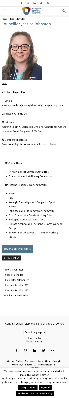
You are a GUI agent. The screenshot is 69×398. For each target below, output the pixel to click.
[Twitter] (41, 3)
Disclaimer (29, 361)
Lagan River (20, 92)
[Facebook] (21, 3)
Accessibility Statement (44, 365)
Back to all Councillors (17, 248)
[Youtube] (47, 3)
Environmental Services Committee (29, 171)
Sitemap (10, 361)
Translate (37, 341)
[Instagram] (27, 3)
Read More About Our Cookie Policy (35, 393)
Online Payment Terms (22, 365)
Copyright (56, 361)
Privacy (40, 361)
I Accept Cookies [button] (28, 387)
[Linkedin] (34, 3)
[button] (64, 11)
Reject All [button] (45, 387)
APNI (4, 83)
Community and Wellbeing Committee (30, 176)
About (47, 361)
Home (4, 19)
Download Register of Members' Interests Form (29, 144)
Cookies (19, 361)
